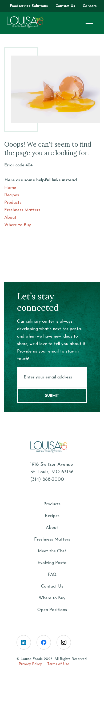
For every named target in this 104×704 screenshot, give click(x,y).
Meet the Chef (52, 551)
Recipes (11, 195)
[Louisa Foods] (28, 21)
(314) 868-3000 (47, 479)
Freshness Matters (22, 210)
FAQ (52, 575)
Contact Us (52, 586)
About (10, 218)
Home (10, 188)
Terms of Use (58, 664)
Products (12, 203)
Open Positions (52, 610)
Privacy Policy (30, 664)
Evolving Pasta (52, 563)
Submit (52, 396)
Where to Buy (17, 225)
